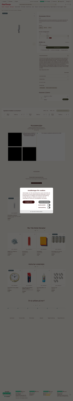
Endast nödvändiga (44, 202)
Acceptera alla (28, 202)
